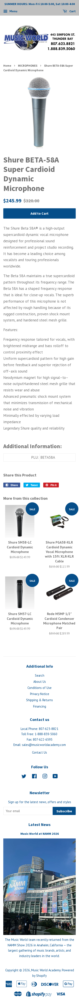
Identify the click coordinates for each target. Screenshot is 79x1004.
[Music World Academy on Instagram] (44, 777)
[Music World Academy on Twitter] (24, 777)
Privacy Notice (39, 694)
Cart (72, 11)
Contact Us (39, 752)
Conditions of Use (39, 688)
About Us (39, 681)
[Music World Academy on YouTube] (55, 777)
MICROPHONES (27, 65)
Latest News (39, 824)
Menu (13, 11)
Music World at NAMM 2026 (39, 834)
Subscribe (64, 811)
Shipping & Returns (39, 700)
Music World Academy (46, 970)
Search (39, 675)
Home (7, 65)
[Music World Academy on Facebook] (34, 777)
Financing (39, 706)
